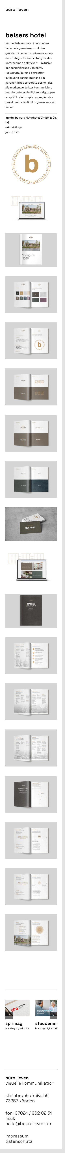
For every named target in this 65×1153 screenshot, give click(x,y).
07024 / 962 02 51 (33, 1115)
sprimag (13, 1022)
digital (19, 1027)
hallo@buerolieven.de (28, 1126)
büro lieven (17, 9)
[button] (9, 1016)
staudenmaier (48, 1022)
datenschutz (18, 1144)
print (7, 1031)
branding (10, 1027)
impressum (17, 1138)
